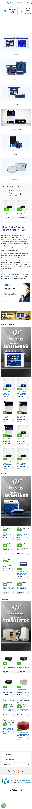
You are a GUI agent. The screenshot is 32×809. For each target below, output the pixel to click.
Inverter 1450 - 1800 (8, 549)
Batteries (16, 54)
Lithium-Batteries (16, 129)
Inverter (16, 79)
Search (24, 3)
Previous (4, 292)
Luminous (9, 563)
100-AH (6, 212)
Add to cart (13, 217)
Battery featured (8, 213)
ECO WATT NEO (21, 571)
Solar (15, 154)
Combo (16, 104)
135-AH (19, 212)
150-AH (4, 461)
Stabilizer (16, 179)
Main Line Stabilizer (7, 666)
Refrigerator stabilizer (8, 709)
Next (27, 292)
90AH (18, 414)
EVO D (4, 532)
